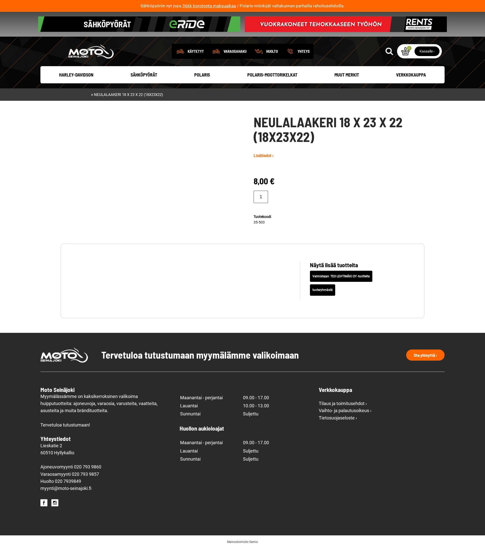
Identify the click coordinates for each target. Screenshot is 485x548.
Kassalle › (427, 51)
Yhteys (304, 51)
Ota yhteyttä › (425, 355)
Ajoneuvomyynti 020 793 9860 (70, 466)
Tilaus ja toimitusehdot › (343, 403)
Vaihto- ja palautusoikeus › (345, 410)
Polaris (202, 75)
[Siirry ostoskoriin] (405, 51)
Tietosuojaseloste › (338, 417)
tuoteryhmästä (322, 290)
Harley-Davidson (76, 75)
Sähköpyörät (144, 75)
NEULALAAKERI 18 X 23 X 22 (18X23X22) (128, 94)
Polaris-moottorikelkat (272, 75)
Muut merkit (346, 75)
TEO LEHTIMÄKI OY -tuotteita (350, 276)
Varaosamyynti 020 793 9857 (69, 474)
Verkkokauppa (411, 75)
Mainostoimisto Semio (242, 542)
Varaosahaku (235, 51)
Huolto (272, 51)
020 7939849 (68, 481)
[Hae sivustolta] (389, 51)
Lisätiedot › (264, 155)
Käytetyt (196, 51)
